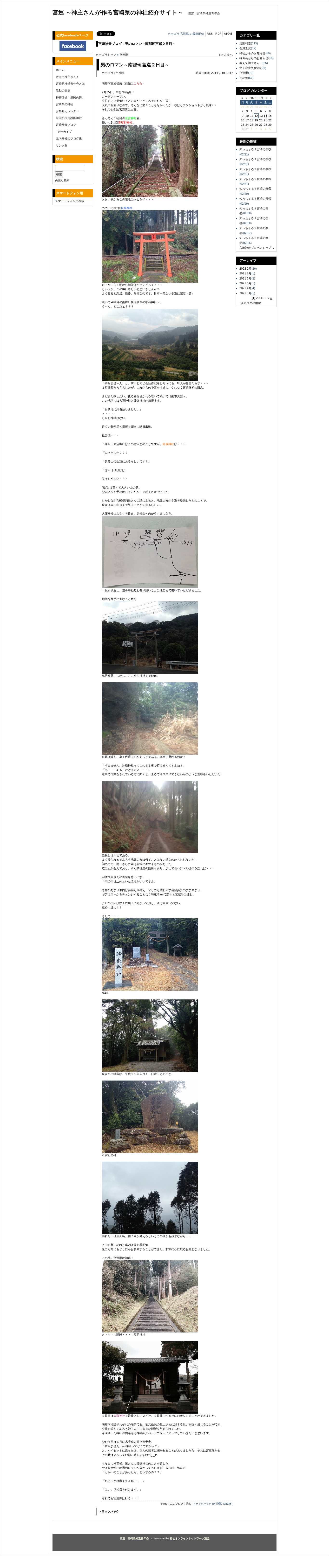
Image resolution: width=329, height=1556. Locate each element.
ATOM (228, 33)
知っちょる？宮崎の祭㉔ (255, 169)
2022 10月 (256, 98)
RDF (218, 33)
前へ (222, 54)
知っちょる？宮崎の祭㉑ (255, 198)
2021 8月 (245, 273)
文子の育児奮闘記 (251, 68)
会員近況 (245, 48)
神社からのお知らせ (252, 53)
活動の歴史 (63, 90)
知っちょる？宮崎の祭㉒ (255, 188)
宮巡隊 (123, 54)
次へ (230, 54)
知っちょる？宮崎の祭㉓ (255, 179)
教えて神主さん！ (67, 77)
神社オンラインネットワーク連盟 (190, 1538)
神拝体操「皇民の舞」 (70, 97)
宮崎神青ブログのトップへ (256, 248)
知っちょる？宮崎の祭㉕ (255, 159)
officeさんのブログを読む (176, 1503)
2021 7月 (245, 278)
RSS (210, 33)
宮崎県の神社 (64, 104)
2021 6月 (245, 283)
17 (268, 298)
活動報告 (245, 43)
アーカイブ (64, 131)
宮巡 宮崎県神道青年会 (134, 1538)
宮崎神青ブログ (66, 124)
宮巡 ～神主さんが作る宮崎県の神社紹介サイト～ (118, 12)
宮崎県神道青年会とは (70, 83)
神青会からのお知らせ (253, 58)
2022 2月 (245, 268)
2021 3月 (245, 293)
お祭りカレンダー (67, 111)
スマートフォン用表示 (69, 201)
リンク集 (61, 145)
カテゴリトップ (106, 54)
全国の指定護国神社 (69, 118)
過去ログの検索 (251, 303)
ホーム (60, 70)
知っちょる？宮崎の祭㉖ (255, 149)
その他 (243, 78)
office (207, 73)
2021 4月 (245, 288)
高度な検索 (62, 180)
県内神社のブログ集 (69, 138)
